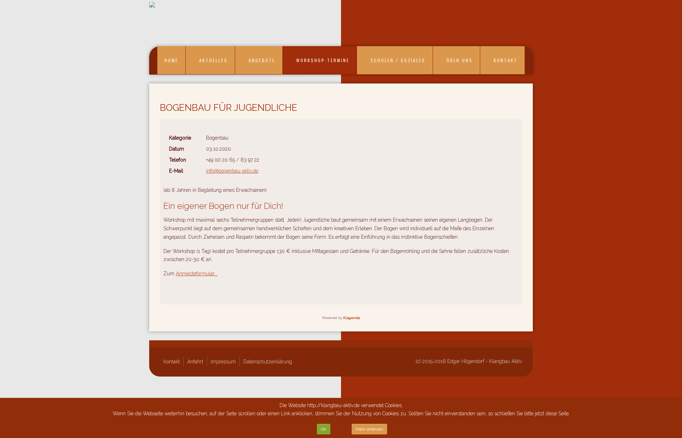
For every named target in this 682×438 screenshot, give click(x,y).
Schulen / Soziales (398, 60)
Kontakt (506, 60)
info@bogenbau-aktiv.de (232, 171)
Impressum (223, 361)
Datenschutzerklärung (267, 361)
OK (323, 429)
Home (171, 60)
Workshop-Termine (323, 60)
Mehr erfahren (369, 429)
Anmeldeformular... (196, 273)
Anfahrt (195, 361)
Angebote (262, 60)
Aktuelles (213, 60)
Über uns (459, 60)
